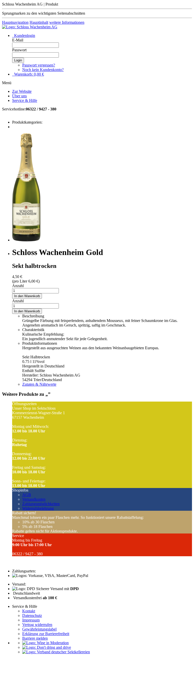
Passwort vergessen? (38, 65)
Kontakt (28, 611)
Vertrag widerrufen (37, 624)
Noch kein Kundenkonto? (43, 69)
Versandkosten (33, 499)
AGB (26, 495)
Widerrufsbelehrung (38, 508)
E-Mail (17, 40)
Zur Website (22, 91)
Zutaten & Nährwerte (39, 384)
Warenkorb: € (28, 74)
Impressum (31, 620)
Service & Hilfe (24, 100)
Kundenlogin (24, 35)
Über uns (19, 96)
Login (18, 60)
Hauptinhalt (39, 22)
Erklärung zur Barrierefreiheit (45, 634)
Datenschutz (32, 615)
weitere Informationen (66, 22)
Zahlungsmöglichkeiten (41, 504)
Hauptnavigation (15, 22)
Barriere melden (35, 638)
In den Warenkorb (27, 296)
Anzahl (18, 286)
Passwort (19, 50)
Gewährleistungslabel (39, 629)
